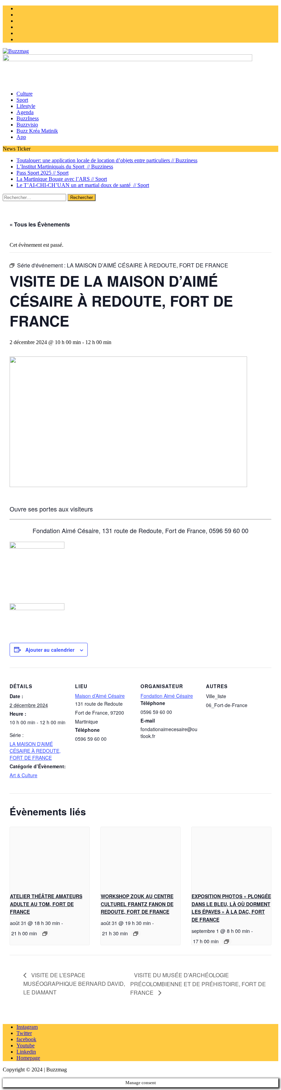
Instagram (27, 1027)
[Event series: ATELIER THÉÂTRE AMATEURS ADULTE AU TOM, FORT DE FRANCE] (44, 934)
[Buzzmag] (140, 51)
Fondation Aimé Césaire (166, 695)
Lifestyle (25, 106)
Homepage (28, 1058)
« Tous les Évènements (40, 224)
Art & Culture (23, 775)
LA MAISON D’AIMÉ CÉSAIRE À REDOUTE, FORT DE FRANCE (35, 750)
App (21, 137)
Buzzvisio (27, 125)
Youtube (25, 1045)
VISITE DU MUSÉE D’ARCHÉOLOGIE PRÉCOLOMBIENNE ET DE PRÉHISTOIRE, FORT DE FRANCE (198, 984)
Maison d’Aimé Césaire (100, 695)
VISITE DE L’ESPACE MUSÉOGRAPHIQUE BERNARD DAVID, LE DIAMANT (74, 983)
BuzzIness (27, 118)
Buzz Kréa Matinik (37, 131)
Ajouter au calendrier (49, 649)
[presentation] (49, 857)
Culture (24, 94)
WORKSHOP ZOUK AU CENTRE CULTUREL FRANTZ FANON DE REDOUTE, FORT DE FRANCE (137, 904)
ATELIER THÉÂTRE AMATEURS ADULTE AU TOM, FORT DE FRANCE (46, 904)
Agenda (25, 112)
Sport (22, 100)
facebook (26, 1039)
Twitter (24, 1033)
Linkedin (26, 1052)
